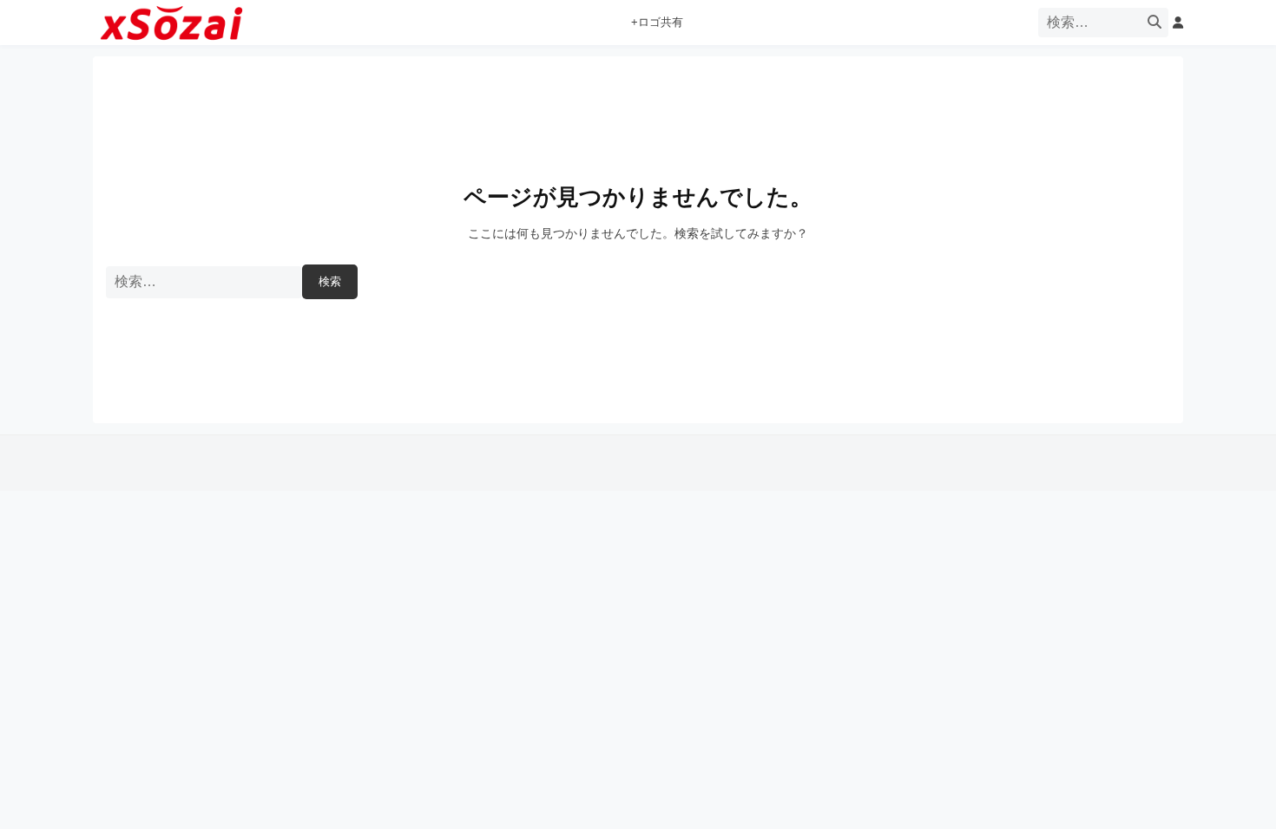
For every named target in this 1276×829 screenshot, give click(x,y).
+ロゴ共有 (657, 22)
